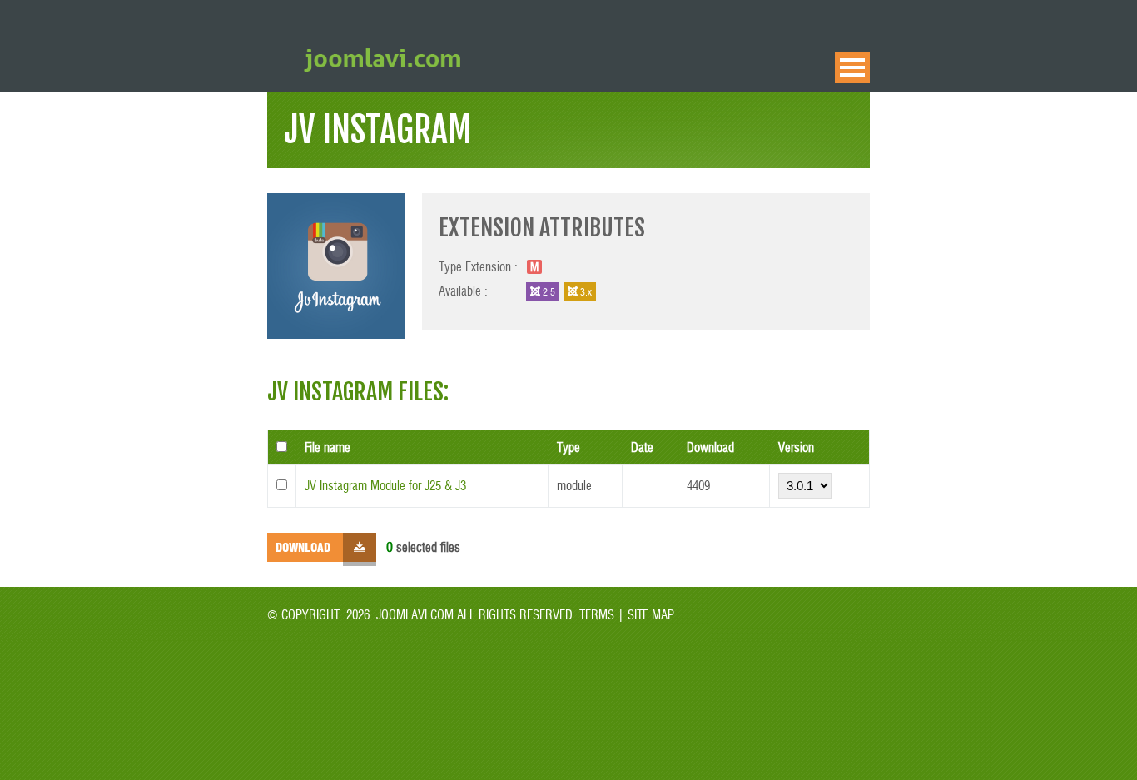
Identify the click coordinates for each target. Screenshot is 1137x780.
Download (303, 547)
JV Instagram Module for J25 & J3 (385, 485)
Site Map (649, 614)
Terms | (601, 614)
